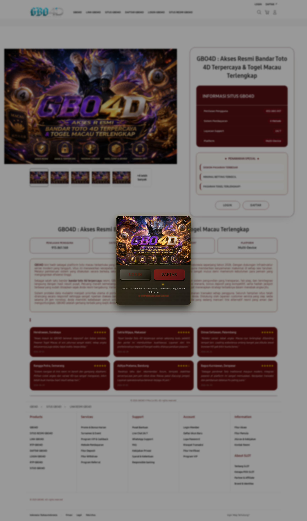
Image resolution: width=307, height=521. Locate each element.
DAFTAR (169, 274)
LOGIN (135, 274)
